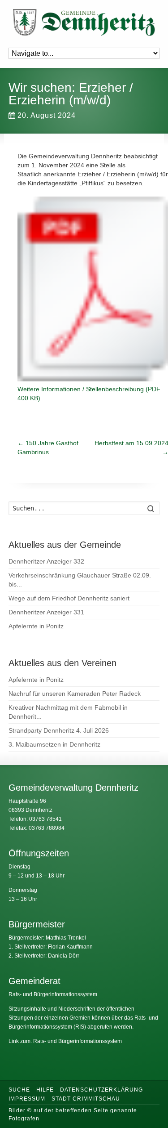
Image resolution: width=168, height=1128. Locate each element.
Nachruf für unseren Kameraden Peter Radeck (75, 693)
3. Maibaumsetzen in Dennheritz (54, 744)
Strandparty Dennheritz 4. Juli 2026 (59, 730)
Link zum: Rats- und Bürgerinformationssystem (65, 1041)
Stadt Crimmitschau (86, 1099)
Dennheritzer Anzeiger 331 (46, 612)
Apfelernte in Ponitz (36, 626)
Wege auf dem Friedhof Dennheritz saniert (69, 598)
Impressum (27, 1099)
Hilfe (45, 1090)
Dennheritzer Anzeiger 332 (46, 561)
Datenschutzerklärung (101, 1090)
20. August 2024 (46, 115)
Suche (19, 1090)
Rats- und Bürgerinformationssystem (53, 994)
